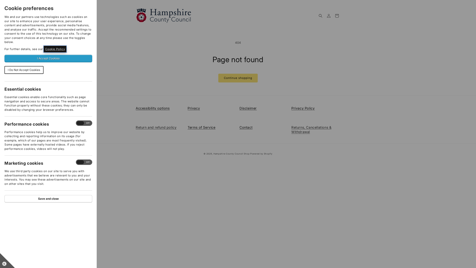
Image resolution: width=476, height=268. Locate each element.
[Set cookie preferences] (7, 260)
